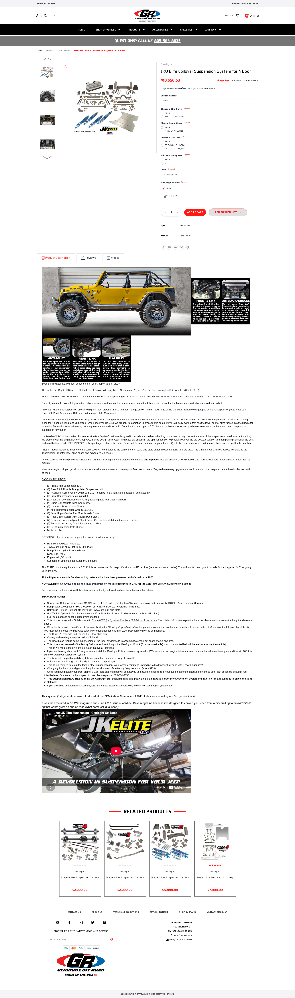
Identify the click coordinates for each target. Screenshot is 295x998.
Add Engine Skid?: (174, 182)
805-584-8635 (167, 41)
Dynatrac (91, 627)
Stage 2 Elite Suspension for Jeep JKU (170, 879)
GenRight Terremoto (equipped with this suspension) (201, 409)
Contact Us (74, 912)
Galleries (186, 30)
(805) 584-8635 (249, 3)
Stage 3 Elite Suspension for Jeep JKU (125, 879)
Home (81, 30)
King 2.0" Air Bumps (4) (175, 131)
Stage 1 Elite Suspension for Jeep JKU (215, 879)
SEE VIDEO (75, 443)
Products (134, 30)
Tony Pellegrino (64, 419)
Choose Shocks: (170, 96)
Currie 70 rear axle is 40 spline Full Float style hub (79, 634)
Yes (166, 163)
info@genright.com (180, 939)
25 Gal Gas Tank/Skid (175, 145)
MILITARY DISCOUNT (217, 912)
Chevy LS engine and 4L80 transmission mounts (88, 583)
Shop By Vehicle (106, 30)
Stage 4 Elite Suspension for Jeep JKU (80, 879)
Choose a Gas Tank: (175, 137)
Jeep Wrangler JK (161, 390)
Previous (47, 59)
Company (210, 30)
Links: (168, 169)
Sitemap (171, 993)
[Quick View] (76, 859)
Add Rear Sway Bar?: (176, 155)
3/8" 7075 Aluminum (174, 116)
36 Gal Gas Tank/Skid (175, 149)
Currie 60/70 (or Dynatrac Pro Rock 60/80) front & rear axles (124, 620)
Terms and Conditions (126, 912)
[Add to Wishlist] (83, 859)
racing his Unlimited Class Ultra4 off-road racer (131, 419)
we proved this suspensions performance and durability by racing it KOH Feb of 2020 (186, 396)
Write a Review (250, 80)
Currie (79, 627)
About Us (97, 912)
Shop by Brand (187, 912)
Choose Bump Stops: (175, 123)
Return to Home (159, 912)
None (167, 113)
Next (47, 157)
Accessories (160, 30)
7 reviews (236, 80)
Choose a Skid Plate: (175, 109)
